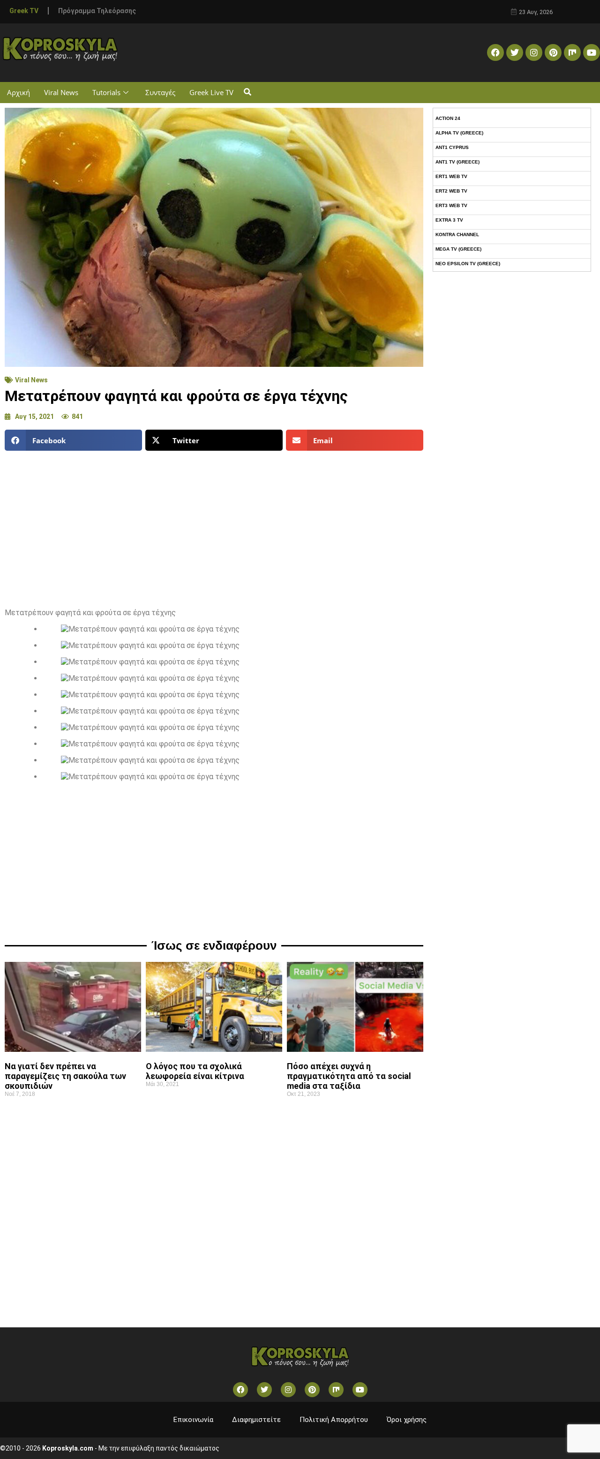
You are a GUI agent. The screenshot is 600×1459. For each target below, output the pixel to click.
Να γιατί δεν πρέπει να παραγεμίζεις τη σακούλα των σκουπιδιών (65, 1076)
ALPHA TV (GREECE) (459, 132)
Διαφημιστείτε (256, 1419)
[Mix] (572, 52)
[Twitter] (514, 52)
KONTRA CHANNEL (457, 234)
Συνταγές (160, 92)
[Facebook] (495, 52)
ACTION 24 (447, 118)
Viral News (61, 92)
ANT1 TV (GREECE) (457, 161)
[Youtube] (591, 52)
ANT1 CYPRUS (452, 147)
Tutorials (106, 92)
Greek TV (23, 11)
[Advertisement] (214, 525)
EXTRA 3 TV (449, 220)
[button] (247, 92)
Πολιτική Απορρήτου (334, 1419)
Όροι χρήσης (407, 1419)
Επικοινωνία (193, 1419)
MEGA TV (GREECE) (458, 249)
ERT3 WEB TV (451, 205)
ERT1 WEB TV (451, 176)
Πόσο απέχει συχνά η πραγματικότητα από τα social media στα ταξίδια (349, 1076)
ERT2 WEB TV (451, 191)
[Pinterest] (553, 52)
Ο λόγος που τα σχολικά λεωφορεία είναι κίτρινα (195, 1071)
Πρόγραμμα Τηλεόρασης (97, 11)
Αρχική (18, 92)
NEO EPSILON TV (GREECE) (467, 263)
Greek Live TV (211, 92)
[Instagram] (533, 52)
